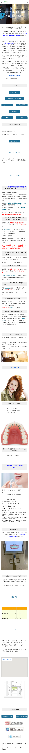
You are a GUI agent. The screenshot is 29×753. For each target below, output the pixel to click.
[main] (14, 14)
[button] (2, 2)
